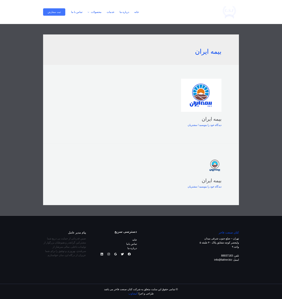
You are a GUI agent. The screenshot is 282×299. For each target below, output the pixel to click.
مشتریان (192, 125)
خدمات (110, 12)
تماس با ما (76, 12)
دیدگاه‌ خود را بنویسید (210, 125)
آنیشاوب (132, 293)
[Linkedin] (101, 254)
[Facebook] (129, 254)
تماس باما (131, 243)
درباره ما (124, 12)
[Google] (115, 254)
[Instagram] (108, 254)
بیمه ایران (211, 119)
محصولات (96, 12)
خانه (136, 12)
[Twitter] (122, 254)
